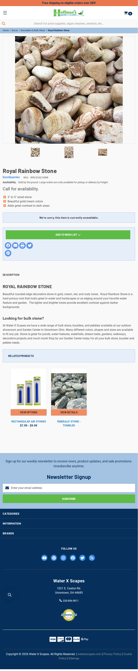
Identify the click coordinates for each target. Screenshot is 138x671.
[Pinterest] (8, 253)
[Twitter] (29, 245)
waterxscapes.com (89, 654)
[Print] (22, 245)
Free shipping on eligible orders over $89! (69, 3)
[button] (9, 595)
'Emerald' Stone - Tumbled (69, 423)
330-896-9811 (71, 600)
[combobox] (69, 24)
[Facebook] (8, 245)
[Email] (15, 245)
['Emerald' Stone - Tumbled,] (69, 388)
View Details (69, 412)
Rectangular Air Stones (28, 421)
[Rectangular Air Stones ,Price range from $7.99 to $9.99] (28, 388)
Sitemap (74, 658)
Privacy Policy (112, 654)
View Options (28, 412)
